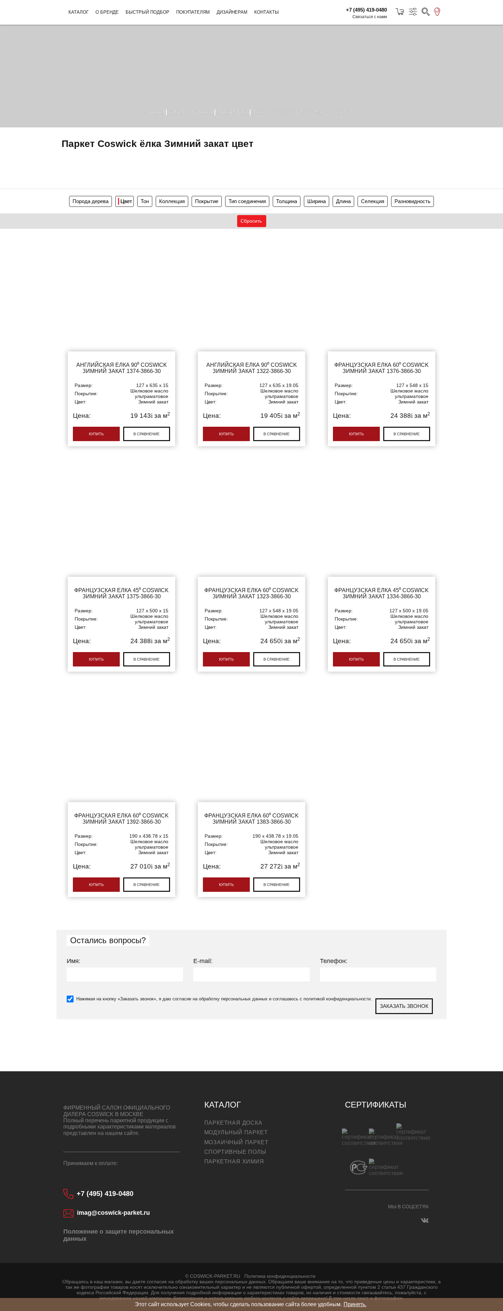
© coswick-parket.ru (212, 1276)
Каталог (78, 12)
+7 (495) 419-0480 (366, 10)
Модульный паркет (236, 1132)
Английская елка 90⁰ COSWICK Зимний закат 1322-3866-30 (251, 341)
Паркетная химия (234, 1161)
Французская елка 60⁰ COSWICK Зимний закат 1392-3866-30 (121, 792)
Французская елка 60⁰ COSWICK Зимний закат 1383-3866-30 (251, 792)
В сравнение (146, 434)
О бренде (107, 12)
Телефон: (333, 961)
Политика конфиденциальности (279, 1276)
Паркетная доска (233, 1123)
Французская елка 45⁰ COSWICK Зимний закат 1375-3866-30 (121, 567)
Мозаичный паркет (236, 1142)
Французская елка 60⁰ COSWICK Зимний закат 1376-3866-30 (381, 341)
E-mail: (202, 961)
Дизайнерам (232, 12)
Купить (96, 434)
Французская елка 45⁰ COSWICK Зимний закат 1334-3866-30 (381, 567)
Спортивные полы (235, 1152)
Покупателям (193, 12)
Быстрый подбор (147, 12)
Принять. (355, 1304)
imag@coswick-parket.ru (113, 1212)
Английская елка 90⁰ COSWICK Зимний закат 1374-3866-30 (121, 341)
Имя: (73, 961)
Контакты (266, 12)
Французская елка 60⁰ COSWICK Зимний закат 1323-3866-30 (251, 567)
